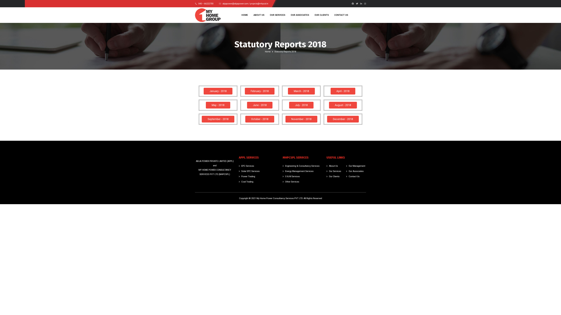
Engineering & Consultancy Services (302, 166)
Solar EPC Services (250, 171)
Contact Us (354, 176)
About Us (333, 166)
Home (268, 51)
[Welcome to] (208, 15)
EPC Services (247, 166)
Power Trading (248, 176)
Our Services (335, 171)
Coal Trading (247, 181)
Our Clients (334, 176)
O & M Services (292, 176)
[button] (218, 91)
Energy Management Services (299, 171)
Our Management (357, 166)
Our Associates (356, 171)
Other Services (292, 181)
